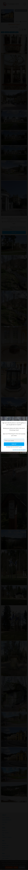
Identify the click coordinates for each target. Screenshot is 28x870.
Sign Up (14, 444)
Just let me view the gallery (19, 449)
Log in (20, 447)
